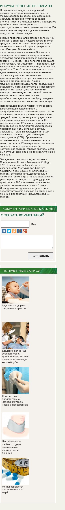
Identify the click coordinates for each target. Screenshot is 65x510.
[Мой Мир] (19, 231)
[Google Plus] (25, 231)
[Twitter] (9, 231)
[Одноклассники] (14, 231)
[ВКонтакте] (4, 231)
